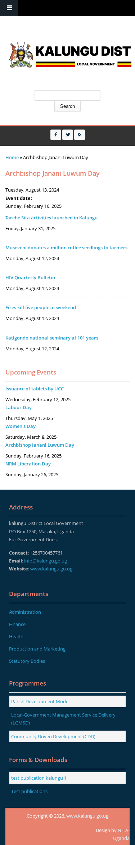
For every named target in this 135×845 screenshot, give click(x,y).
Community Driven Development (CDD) (53, 736)
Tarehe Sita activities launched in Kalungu (51, 217)
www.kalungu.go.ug (51, 568)
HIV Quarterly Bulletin (30, 277)
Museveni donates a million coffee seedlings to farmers (66, 247)
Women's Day (20, 426)
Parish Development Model (40, 701)
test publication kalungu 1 (39, 778)
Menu (9, 8)
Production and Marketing (37, 648)
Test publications (29, 791)
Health (16, 636)
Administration (25, 612)
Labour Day (18, 407)
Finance (17, 624)
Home (12, 157)
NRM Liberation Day (28, 463)
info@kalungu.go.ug (45, 560)
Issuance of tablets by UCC (34, 388)
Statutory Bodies (27, 661)
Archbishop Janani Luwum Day (39, 445)
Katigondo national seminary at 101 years (51, 337)
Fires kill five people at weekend (40, 307)
